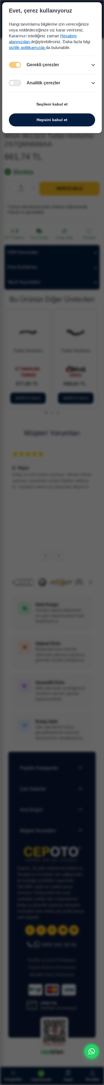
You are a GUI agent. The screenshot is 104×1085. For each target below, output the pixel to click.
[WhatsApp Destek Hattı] (91, 1051)
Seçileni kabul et (52, 104)
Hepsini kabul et (52, 119)
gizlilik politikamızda (27, 47)
